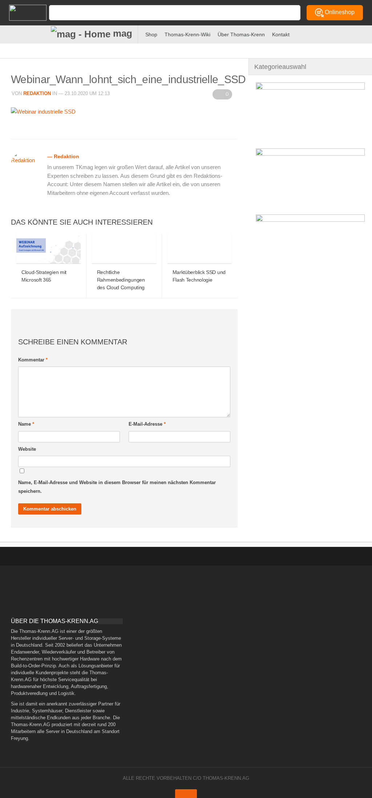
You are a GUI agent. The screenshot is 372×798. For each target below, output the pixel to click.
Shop (151, 34)
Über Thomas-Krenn (241, 34)
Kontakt (281, 34)
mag (121, 33)
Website (27, 449)
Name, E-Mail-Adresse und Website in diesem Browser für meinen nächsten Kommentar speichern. (117, 487)
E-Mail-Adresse (147, 424)
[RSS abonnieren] (341, 33)
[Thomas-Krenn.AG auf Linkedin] (353, 33)
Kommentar (33, 360)
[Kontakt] (305, 33)
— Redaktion (63, 156)
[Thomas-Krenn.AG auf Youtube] (329, 33)
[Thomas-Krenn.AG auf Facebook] (317, 33)
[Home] (22, 13)
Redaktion (37, 93)
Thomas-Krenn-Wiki (187, 34)
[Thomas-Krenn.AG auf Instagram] (365, 33)
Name (26, 424)
